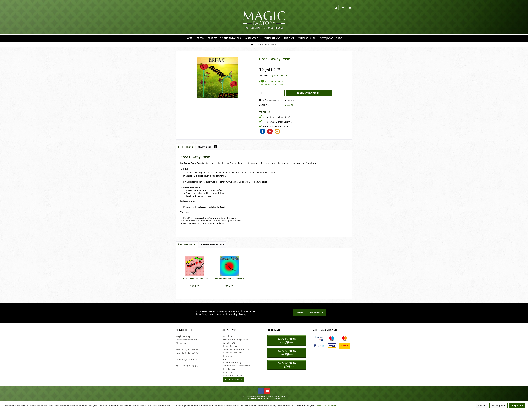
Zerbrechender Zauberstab (229, 278)
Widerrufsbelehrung (232, 352)
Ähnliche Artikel (187, 244)
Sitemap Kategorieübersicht (236, 349)
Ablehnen (482, 405)
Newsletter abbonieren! (310, 312)
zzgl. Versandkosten (279, 75)
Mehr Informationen (326, 405)
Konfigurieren (516, 405)
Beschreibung (185, 147)
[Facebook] (261, 391)
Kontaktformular (230, 346)
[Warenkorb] (350, 7)
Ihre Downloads (230, 369)
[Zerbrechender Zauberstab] (229, 266)
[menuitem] (349, 7)
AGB (225, 359)
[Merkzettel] (343, 7)
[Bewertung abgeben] (295, 65)
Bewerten (292, 100)
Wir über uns (229, 343)
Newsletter (228, 336)
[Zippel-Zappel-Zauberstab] (195, 266)
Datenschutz (229, 356)
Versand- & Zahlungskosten (235, 339)
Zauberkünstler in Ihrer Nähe (236, 365)
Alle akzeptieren (498, 405)
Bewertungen (207, 147)
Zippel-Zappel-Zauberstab (195, 278)
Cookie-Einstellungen (233, 375)
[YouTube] (267, 391)
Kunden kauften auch (212, 244)
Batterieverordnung (232, 362)
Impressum (228, 372)
